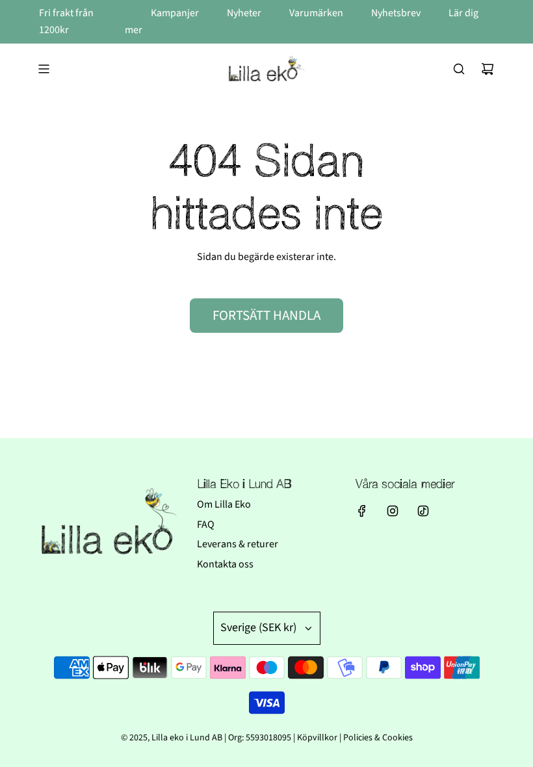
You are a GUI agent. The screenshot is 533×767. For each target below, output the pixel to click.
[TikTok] (423, 511)
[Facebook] (362, 511)
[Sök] (459, 69)
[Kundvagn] (487, 69)
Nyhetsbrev (396, 13)
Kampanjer (176, 13)
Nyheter (245, 13)
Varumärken (317, 13)
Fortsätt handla (266, 315)
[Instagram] (392, 511)
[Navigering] (43, 69)
